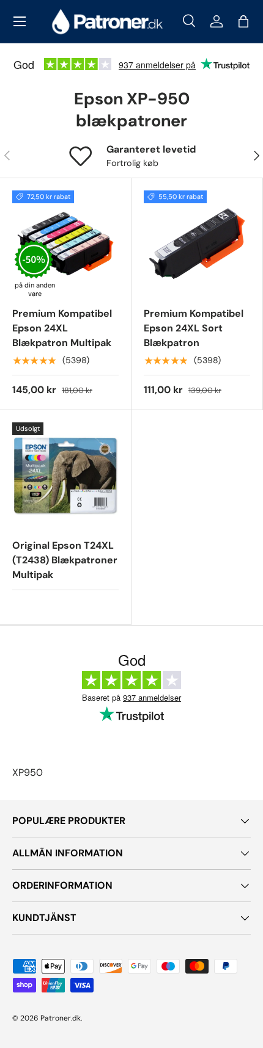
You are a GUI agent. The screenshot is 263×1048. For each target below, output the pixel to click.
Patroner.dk (60, 1018)
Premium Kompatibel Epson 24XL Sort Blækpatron (193, 328)
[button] (243, 21)
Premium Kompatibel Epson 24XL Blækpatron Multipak (62, 328)
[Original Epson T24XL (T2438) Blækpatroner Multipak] (65, 475)
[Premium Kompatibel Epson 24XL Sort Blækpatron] (197, 243)
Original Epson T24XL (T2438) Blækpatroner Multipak (64, 560)
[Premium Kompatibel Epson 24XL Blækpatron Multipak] (65, 243)
